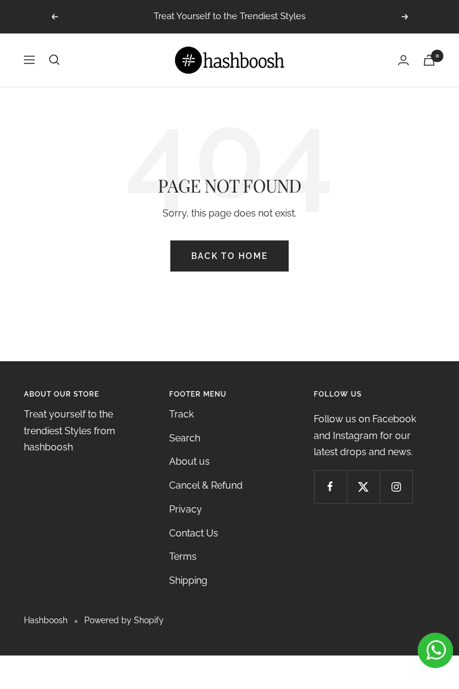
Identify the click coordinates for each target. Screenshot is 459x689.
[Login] (403, 60)
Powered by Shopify (124, 620)
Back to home (229, 256)
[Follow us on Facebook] (330, 486)
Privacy (185, 509)
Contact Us (193, 533)
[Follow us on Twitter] (363, 486)
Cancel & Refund (206, 485)
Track (181, 414)
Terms (183, 556)
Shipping (188, 580)
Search (184, 438)
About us (189, 461)
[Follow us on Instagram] (396, 486)
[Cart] (429, 60)
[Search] (54, 59)
